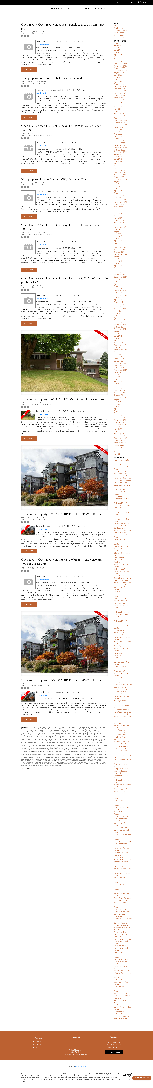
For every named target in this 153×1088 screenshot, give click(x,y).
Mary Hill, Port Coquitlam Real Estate (51, 748)
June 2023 (118, 132)
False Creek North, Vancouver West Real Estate (58, 739)
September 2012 (120, 370)
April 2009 (118, 454)
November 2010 (120, 420)
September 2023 (120, 125)
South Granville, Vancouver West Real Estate (52, 756)
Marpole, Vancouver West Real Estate (31, 748)
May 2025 (118, 79)
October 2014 (119, 327)
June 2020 (118, 213)
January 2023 (119, 143)
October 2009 (119, 440)
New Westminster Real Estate (35, 751)
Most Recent (118, 43)
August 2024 (119, 100)
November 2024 (120, 93)
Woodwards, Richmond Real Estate (34, 765)
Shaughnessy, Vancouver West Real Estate (91, 754)
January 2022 (119, 170)
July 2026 (118, 48)
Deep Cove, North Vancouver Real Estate (39, 404)
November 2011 (120, 393)
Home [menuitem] (46, 8)
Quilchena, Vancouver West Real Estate (56, 753)
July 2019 (117, 234)
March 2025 (119, 84)
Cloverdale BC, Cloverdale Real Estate (73, 733)
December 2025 (120, 64)
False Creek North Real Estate (38, 739)
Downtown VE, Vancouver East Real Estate (36, 736)
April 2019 (118, 241)
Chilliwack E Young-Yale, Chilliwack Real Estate (33, 733)
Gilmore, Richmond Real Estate (81, 741)
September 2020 (120, 207)
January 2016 (119, 306)
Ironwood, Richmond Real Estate (85, 744)
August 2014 (118, 331)
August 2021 (118, 182)
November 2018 (120, 250)
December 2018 (120, 247)
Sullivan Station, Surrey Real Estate (30, 759)
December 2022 (120, 145)
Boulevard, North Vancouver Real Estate (95, 727)
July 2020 (118, 211)
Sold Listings (119, 37)
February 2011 (119, 413)
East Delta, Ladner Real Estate (29, 738)
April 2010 (118, 429)
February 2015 (119, 320)
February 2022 (120, 168)
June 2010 (118, 427)
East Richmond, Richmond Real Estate (38, 83)
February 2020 (120, 222)
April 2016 (118, 300)
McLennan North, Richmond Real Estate (72, 748)
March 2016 (118, 302)
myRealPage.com (80, 1066)
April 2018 (118, 266)
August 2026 (119, 45)
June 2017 (118, 279)
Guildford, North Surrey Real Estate (45, 742)
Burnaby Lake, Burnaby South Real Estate (89, 730)
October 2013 (119, 347)
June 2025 (118, 77)
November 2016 (120, 291)
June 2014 (118, 336)
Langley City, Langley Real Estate (57, 747)
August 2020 (119, 209)
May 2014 (117, 338)
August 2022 (119, 154)
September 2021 (120, 179)
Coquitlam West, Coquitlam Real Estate (55, 735)
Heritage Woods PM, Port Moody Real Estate (43, 744)
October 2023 (119, 123)
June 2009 (118, 449)
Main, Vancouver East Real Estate (99, 747)
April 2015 (118, 318)
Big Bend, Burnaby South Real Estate (75, 727)
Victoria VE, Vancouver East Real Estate (58, 762)
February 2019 (119, 243)
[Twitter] (146, 2)
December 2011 (120, 390)
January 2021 (119, 197)
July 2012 (117, 374)
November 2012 (120, 365)
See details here (42, 44)
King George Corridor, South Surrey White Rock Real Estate (45, 745)
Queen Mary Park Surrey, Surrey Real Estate (95, 751)
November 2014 (120, 325)
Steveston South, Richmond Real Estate (76, 757)
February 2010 (119, 434)
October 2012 (119, 368)
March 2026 (119, 57)
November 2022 (120, 148)
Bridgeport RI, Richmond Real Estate (92, 729)
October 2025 (119, 68)
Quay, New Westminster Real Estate (73, 751)
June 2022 (118, 159)
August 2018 (118, 256)
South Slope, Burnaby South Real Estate (97, 756)
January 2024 (119, 116)
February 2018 (119, 270)
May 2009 (118, 452)
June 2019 (118, 236)
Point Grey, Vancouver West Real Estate (53, 751)
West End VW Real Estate (94, 762)
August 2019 (118, 232)
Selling (83, 8)
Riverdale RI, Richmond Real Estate (97, 753)
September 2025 (120, 70)
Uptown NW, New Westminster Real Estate (91, 760)
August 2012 (118, 372)
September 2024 (120, 98)
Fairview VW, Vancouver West (85, 738)
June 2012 (118, 377)
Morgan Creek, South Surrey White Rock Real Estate (123, 785)
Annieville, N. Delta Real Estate (36, 727)
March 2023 (119, 139)
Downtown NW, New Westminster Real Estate (122, 587)
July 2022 (118, 157)
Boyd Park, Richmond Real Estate (50, 729)
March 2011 (118, 411)
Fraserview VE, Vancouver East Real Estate (62, 741)
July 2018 (117, 259)
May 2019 (117, 238)
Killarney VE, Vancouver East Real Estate (122, 726)
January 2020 (119, 225)
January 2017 (119, 288)
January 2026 (119, 61)
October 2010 (119, 422)
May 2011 (117, 406)
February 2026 (120, 59)
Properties (55, 8)
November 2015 (120, 309)
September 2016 (120, 295)
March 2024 (119, 111)
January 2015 (119, 322)
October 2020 (119, 204)
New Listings (119, 33)
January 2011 (119, 415)
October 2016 (119, 293)
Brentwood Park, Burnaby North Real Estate (71, 729)
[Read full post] (64, 363)
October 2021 (119, 177)
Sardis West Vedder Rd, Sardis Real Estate (32, 754)
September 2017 (120, 277)
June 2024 (118, 104)
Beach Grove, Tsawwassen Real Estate (55, 727)
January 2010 (119, 436)
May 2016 (117, 297)
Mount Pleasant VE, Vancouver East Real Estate (56, 750)
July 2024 (118, 102)
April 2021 (118, 191)
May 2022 (118, 161)
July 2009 (118, 447)
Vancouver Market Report (28, 762)
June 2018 (118, 261)
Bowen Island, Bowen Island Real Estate (31, 729)
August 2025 (119, 73)
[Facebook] (138, 2)
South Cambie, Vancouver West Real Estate (122, 880)
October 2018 (119, 252)
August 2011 (118, 400)
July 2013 (117, 354)
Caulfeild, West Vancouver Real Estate (46, 732)
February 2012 (119, 386)
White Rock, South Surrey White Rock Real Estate (123, 1007)
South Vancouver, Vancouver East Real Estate (32, 757)
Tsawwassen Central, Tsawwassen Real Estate (122, 941)
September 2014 (120, 329)
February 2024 (120, 113)
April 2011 (117, 409)
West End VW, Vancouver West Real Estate (122, 989)
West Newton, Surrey (44, 763)
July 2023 (118, 129)
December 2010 (120, 418)
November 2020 (120, 202)
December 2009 (120, 438)
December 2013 (120, 345)
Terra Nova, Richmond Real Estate (81, 759)
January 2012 (119, 388)
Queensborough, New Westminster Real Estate (33, 753)
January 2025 (119, 89)
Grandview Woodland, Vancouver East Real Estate (123, 685)
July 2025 (118, 75)
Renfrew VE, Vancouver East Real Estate (77, 753)
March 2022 (119, 166)
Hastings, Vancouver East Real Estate (88, 742)
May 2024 (118, 107)
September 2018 (120, 254)
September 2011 (120, 397)
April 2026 (118, 55)
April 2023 (118, 136)
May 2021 (117, 188)
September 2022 (120, 152)
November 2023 (120, 120)
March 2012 (118, 384)
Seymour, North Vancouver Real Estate (70, 754)
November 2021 (120, 175)
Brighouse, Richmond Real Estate (45, 730)
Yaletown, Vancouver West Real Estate (53, 765)
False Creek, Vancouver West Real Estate (81, 739)
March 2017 (118, 286)
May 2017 (117, 281)
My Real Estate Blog (121, 30)
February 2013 (119, 359)
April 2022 (118, 163)
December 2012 (120, 363)
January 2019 (119, 245)
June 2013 (118, 356)
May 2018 (117, 263)
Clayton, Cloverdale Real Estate (54, 733)
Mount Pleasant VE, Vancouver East (34, 750)
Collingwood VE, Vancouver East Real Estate (32, 735)
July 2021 (117, 184)
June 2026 (118, 50)
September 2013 (120, 350)
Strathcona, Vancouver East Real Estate (97, 757)
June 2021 (118, 186)
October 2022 (119, 150)
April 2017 (118, 284)
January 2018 (119, 272)
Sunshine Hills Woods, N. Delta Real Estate (50, 759)
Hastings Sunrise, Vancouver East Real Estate (66, 742)
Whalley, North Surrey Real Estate (76, 763)
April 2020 (118, 218)
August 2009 (119, 445)
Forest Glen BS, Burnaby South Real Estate (121, 662)
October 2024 (119, 95)
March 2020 (119, 220)
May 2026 (118, 52)
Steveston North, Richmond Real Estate (55, 757)
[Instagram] (141, 2)
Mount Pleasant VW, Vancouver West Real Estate (81, 750)
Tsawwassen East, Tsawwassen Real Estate (45, 760)
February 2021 (119, 195)
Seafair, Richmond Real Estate (51, 754)
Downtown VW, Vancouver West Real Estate (76, 736)
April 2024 (118, 109)
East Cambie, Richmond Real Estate (97, 736)
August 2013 (118, 352)
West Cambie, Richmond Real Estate (77, 762)
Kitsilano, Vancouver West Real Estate (85, 745)
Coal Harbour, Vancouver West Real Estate (94, 733)
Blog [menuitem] (93, 8)
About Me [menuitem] (102, 8)
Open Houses (119, 35)
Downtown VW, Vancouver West (56, 736)
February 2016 (119, 304)
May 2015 (118, 316)
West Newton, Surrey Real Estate (58, 763)
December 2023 (120, 118)
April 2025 (118, 82)
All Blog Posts (119, 26)
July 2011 (117, 402)
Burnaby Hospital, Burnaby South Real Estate (66, 730)
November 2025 (120, 66)
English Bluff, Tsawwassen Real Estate (66, 738)
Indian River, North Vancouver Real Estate (66, 744)
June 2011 (117, 404)
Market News (119, 28)
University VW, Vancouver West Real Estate (68, 760)
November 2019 (120, 227)
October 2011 (119, 395)
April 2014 (118, 340)
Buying (67, 8)
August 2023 (119, 127)
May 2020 (118, 216)
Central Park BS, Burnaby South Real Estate (68, 732)
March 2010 (118, 431)
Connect (131, 2)
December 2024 (120, 91)
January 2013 (119, 361)
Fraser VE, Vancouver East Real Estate (40, 741)
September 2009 (120, 443)
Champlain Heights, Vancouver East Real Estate (91, 732)
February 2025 (120, 86)
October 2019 (119, 229)
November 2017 (120, 275)
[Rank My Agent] (143, 2)
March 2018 (118, 268)
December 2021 (120, 172)
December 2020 (120, 200)
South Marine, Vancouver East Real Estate (75, 756)
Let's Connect (114, 1052)
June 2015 (118, 313)
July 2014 (117, 334)
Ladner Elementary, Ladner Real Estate (38, 747)
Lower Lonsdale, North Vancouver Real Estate (78, 747)
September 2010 (120, 424)
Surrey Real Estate (67, 759)
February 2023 (120, 141)
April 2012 (118, 381)
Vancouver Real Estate (41, 762)
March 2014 (118, 343)
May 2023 (118, 134)
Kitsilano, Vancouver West (68, 745)
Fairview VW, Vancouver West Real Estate (39, 34)
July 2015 (117, 311)
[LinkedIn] (148, 2)
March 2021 (118, 193)
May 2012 (117, 379)
